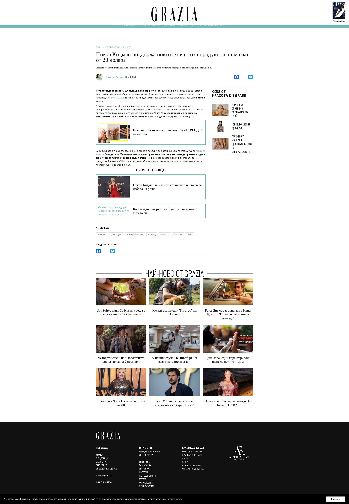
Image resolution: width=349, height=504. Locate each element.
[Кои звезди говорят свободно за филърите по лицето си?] (114, 211)
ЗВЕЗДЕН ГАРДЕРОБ (106, 468)
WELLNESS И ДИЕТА (217, 24)
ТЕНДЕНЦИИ (103, 458)
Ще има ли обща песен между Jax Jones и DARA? (228, 403)
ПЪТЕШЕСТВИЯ (147, 475)
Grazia (98, 47)
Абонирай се (339, 21)
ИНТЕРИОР (145, 468)
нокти (189, 235)
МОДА (99, 454)
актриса (101, 235)
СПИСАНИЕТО (104, 475)
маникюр (178, 235)
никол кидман (116, 235)
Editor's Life (145, 465)
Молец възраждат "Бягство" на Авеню (174, 312)
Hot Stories (102, 447)
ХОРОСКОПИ (146, 482)
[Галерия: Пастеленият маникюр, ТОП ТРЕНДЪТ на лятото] (114, 132)
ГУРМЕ (142, 479)
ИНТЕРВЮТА (146, 455)
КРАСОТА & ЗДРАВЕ (112, 47)
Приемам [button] (335, 499)
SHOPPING (101, 465)
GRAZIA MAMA (104, 482)
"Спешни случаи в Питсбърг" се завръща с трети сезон (174, 359)
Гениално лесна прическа (241, 125)
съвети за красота (135, 235)
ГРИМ (164, 24)
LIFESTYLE (144, 461)
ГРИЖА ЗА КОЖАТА (151, 24)
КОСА (172, 24)
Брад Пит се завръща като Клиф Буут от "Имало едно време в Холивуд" (228, 314)
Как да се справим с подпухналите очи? (240, 110)
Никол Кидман (116, 97)
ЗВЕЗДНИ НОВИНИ (149, 451)
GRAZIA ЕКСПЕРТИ (130, 24)
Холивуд (152, 235)
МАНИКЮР (182, 24)
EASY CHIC (101, 461)
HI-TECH (143, 472)
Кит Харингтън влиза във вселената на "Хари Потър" (174, 403)
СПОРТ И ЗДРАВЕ (197, 24)
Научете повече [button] (175, 499)
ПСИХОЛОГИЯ (146, 486)
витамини (164, 235)
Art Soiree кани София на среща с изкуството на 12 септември (121, 312)
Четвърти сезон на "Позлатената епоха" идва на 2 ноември (121, 359)
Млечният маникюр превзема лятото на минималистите (242, 143)
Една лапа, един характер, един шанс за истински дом (227, 359)
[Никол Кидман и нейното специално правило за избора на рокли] (114, 187)
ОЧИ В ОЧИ (145, 447)
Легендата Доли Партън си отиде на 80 (121, 403)
